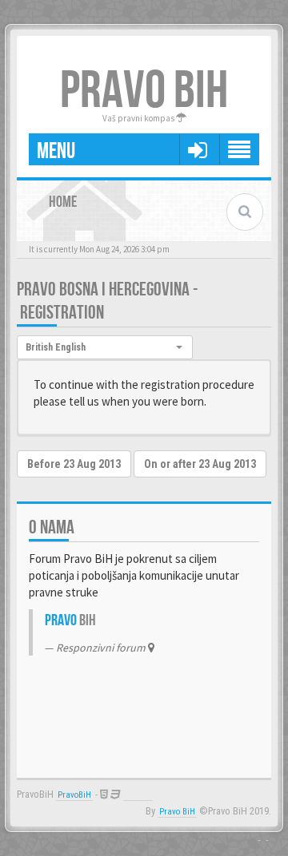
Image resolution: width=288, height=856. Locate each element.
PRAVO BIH (144, 91)
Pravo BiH (177, 811)
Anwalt (138, 795)
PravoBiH (74, 795)
